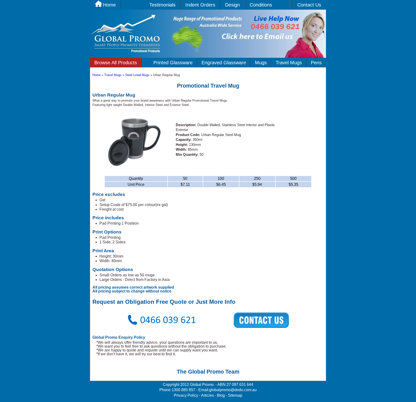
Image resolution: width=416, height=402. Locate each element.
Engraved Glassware (224, 62)
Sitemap (235, 395)
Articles (207, 395)
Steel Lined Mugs (137, 75)
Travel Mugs (289, 62)
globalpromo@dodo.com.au (233, 390)
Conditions (261, 4)
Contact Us (309, 4)
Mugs (261, 62)
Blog (221, 395)
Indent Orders (200, 4)
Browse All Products (115, 62)
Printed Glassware (173, 62)
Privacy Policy (186, 395)
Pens (316, 62)
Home (97, 75)
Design (232, 4)
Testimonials (162, 4)
